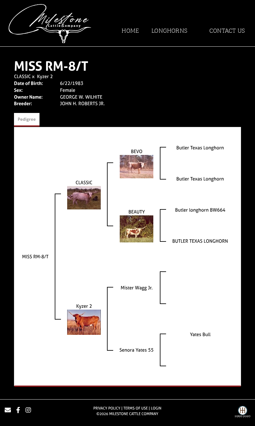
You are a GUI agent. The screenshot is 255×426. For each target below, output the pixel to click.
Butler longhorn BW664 (200, 210)
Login (156, 408)
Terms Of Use (135, 408)
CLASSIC (22, 76)
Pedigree (27, 119)
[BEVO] (136, 166)
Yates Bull (200, 334)
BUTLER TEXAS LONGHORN (200, 241)
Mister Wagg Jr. (137, 287)
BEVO (136, 151)
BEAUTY (136, 211)
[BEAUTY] (136, 228)
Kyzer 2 (45, 76)
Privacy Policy (106, 408)
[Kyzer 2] (84, 321)
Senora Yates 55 (136, 350)
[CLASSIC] (84, 197)
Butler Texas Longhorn (200, 147)
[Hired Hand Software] (242, 412)
